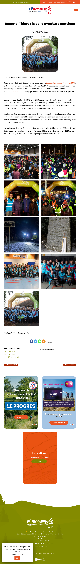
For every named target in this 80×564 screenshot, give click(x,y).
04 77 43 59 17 (9, 351)
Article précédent (11, 364)
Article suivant (69, 364)
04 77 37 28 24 (9, 354)
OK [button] (17, 558)
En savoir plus (17, 554)
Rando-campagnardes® (21, 2)
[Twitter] (35, 341)
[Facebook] (31, 341)
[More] (44, 341)
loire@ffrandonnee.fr (11, 357)
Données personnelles (46, 553)
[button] (32, 424)
